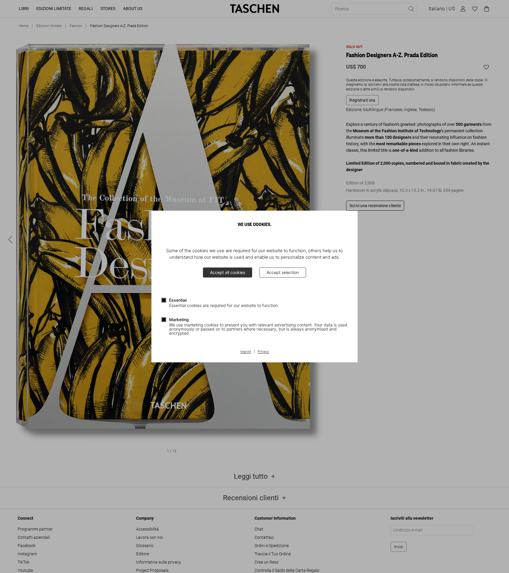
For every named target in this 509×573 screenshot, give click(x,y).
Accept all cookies (227, 272)
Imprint (245, 352)
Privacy (263, 352)
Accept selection (283, 272)
